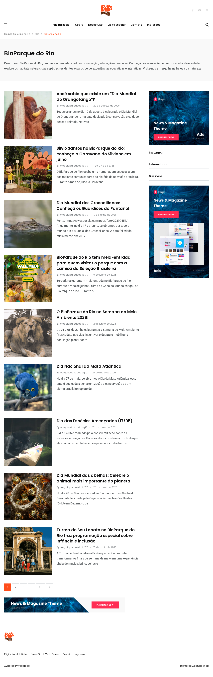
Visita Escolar (116, 25)
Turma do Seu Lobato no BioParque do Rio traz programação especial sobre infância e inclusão (96, 535)
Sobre (79, 25)
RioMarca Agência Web (194, 665)
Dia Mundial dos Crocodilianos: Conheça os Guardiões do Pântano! (93, 205)
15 (40, 587)
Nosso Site (95, 25)
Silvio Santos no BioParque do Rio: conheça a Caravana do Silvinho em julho (94, 154)
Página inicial (61, 25)
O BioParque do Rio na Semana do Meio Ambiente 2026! (97, 314)
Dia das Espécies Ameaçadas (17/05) (94, 421)
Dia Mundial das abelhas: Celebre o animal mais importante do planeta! (95, 478)
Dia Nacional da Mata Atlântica (89, 366)
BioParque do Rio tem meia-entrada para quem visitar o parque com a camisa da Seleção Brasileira (94, 263)
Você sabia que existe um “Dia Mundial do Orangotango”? (96, 96)
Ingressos (153, 25)
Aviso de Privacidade (17, 665)
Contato (136, 25)
